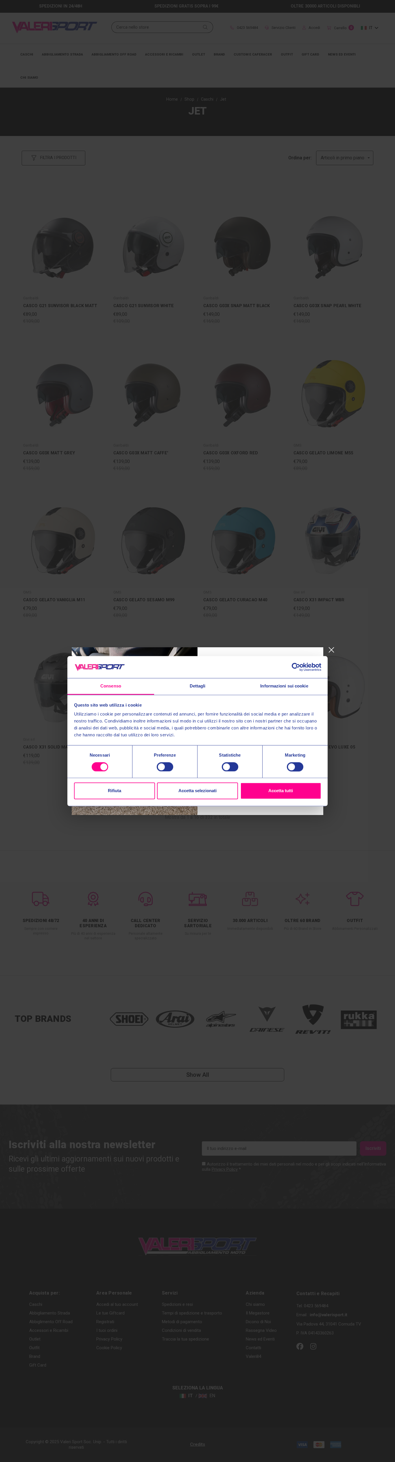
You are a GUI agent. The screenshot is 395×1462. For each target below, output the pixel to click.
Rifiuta (114, 790)
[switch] (165, 766)
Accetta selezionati (197, 790)
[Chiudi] (331, 650)
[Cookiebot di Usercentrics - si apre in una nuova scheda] (296, 667)
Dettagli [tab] (198, 686)
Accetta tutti (280, 790)
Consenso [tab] (110, 686)
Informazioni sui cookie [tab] (284, 686)
